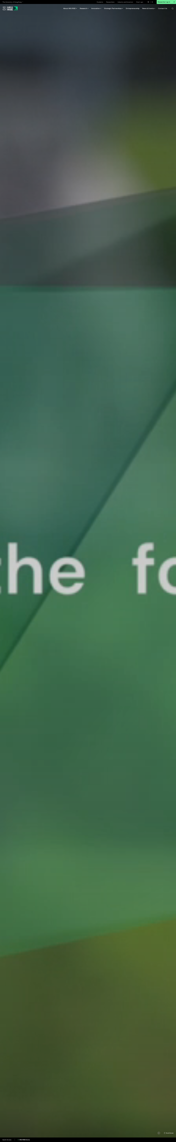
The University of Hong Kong (11, 2)
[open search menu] (173, 8)
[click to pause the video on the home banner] (159, 1133)
